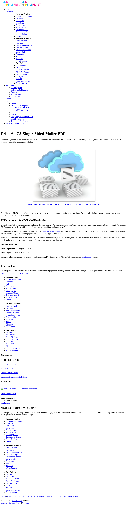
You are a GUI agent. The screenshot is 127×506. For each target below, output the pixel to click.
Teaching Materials (23, 32)
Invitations (20, 23)
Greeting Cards (22, 30)
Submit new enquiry (19, 105)
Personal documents (24, 16)
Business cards (21, 41)
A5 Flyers (20, 76)
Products (9, 12)
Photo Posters (16, 94)
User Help (15, 114)
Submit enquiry (7, 368)
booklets (46, 231)
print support (87, 257)
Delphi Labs (17, 501)
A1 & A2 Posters (22, 70)
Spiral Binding (21, 34)
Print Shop (51, 496)
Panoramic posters (23, 81)
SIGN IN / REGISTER (15, 123)
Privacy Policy (14, 503)
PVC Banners (21, 61)
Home (3, 496)
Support (9, 101)
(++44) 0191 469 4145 (20, 108)
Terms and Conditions (19, 121)
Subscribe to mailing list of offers (14, 377)
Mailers (19, 79)
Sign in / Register (71, 496)
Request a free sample (9, 373)
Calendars (20, 21)
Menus (18, 56)
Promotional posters (23, 50)
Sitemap (4, 503)
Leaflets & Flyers (22, 47)
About (8, 9)
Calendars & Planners (19, 90)
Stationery (20, 54)
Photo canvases (22, 83)
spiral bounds (55, 231)
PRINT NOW (33, 204)
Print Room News (8, 394)
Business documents (24, 45)
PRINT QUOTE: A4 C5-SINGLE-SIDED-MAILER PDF (62, 204)
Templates (10, 85)
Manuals (19, 59)
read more (5, 403)
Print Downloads (17, 119)
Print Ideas (41, 496)
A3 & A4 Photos (22, 72)
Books (18, 36)
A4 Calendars (21, 74)
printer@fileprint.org (19, 110)
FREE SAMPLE (92, 204)
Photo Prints (15, 96)
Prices (8, 99)
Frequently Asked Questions (22, 117)
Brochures (20, 43)
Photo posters (21, 25)
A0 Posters (20, 67)
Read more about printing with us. (14, 273)
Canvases (19, 18)
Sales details (20, 52)
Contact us (15, 103)
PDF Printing (21, 65)
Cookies (25, 503)
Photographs (21, 27)
